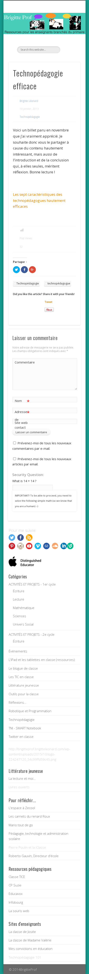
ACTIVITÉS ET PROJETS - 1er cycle (32, 584)
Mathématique (23, 608)
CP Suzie (15, 885)
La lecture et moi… (22, 778)
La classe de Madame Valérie (30, 940)
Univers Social (23, 624)
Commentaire (22, 362)
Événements (18, 651)
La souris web (19, 911)
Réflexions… (17, 702)
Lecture (18, 599)
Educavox (15, 893)
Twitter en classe (21, 736)
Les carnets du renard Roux (29, 816)
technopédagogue (59, 283)
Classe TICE (17, 876)
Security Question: (28, 474)
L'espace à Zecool (22, 808)
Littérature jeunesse (24, 685)
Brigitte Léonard (29, 101)
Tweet (48, 302)
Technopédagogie (30, 117)
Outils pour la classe (24, 694)
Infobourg (16, 902)
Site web (21, 422)
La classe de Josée (22, 931)
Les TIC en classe (21, 677)
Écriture (18, 591)
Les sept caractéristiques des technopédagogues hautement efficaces (39, 200)
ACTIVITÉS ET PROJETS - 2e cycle (31, 634)
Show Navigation (69, 38)
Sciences (19, 616)
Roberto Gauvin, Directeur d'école (34, 856)
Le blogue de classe (23, 668)
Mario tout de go (21, 825)
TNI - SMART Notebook (25, 728)
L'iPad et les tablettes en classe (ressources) (42, 659)
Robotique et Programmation (30, 711)
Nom (22, 401)
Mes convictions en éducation (30, 948)
